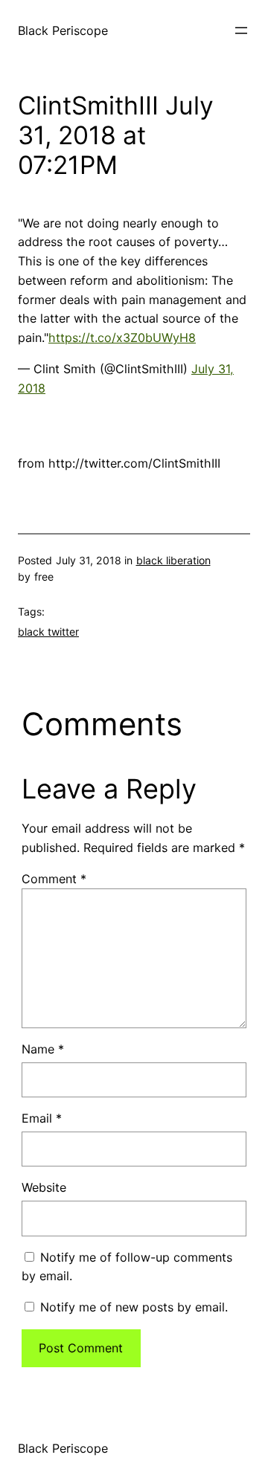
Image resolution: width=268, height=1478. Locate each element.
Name (43, 1049)
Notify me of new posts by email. (134, 1307)
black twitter (48, 631)
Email (42, 1118)
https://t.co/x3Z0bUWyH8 (122, 337)
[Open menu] (241, 30)
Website (44, 1187)
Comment (54, 878)
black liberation (173, 560)
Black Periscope (63, 30)
